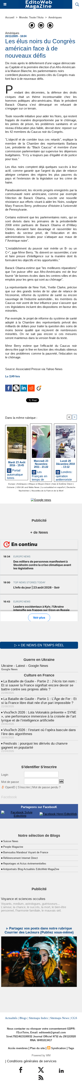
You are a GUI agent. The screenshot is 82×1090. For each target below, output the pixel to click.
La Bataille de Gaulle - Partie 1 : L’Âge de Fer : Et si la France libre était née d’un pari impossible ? (39, 701)
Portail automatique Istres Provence (15, 473)
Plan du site (37, 1048)
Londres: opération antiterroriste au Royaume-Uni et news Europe (64, 475)
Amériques (55, 17)
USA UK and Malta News (28, 487)
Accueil (9, 17)
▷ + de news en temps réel (39, 645)
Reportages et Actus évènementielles (24, 863)
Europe (11, 484)
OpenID (10, 787)
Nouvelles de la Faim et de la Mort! (47, 491)
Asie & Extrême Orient (62, 484)
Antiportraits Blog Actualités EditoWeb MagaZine (31, 869)
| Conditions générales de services (31, 1061)
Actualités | (12, 1018)
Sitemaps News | (60, 1018)
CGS (74, 1018)
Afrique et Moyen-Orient (39, 484)
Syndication (58, 1048)
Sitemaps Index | (39, 1018)
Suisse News (10, 841)
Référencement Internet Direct (20, 857)
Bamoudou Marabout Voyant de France (25, 852)
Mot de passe (10, 781)
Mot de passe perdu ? (46, 787)
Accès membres (18, 1048)
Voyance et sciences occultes (23, 899)
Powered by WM (41, 1055)
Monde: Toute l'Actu (31, 17)
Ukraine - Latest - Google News (24, 666)
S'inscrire (24, 787)
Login (4, 774)
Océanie (11, 487)
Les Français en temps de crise (39, 475)
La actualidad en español (53, 487)
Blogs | (24, 1018)
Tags (71, 1048)
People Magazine (13, 846)
